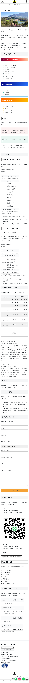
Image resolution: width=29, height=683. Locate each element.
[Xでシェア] (5, 468)
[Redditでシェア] (18, 471)
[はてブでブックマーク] (24, 471)
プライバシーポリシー (21, 676)
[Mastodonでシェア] (11, 468)
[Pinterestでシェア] (11, 475)
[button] (26, 366)
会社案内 (7, 676)
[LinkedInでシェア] (18, 475)
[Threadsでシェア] (11, 471)
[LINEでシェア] (5, 475)
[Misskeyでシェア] (24, 468)
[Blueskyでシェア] (18, 468)
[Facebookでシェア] (5, 471)
